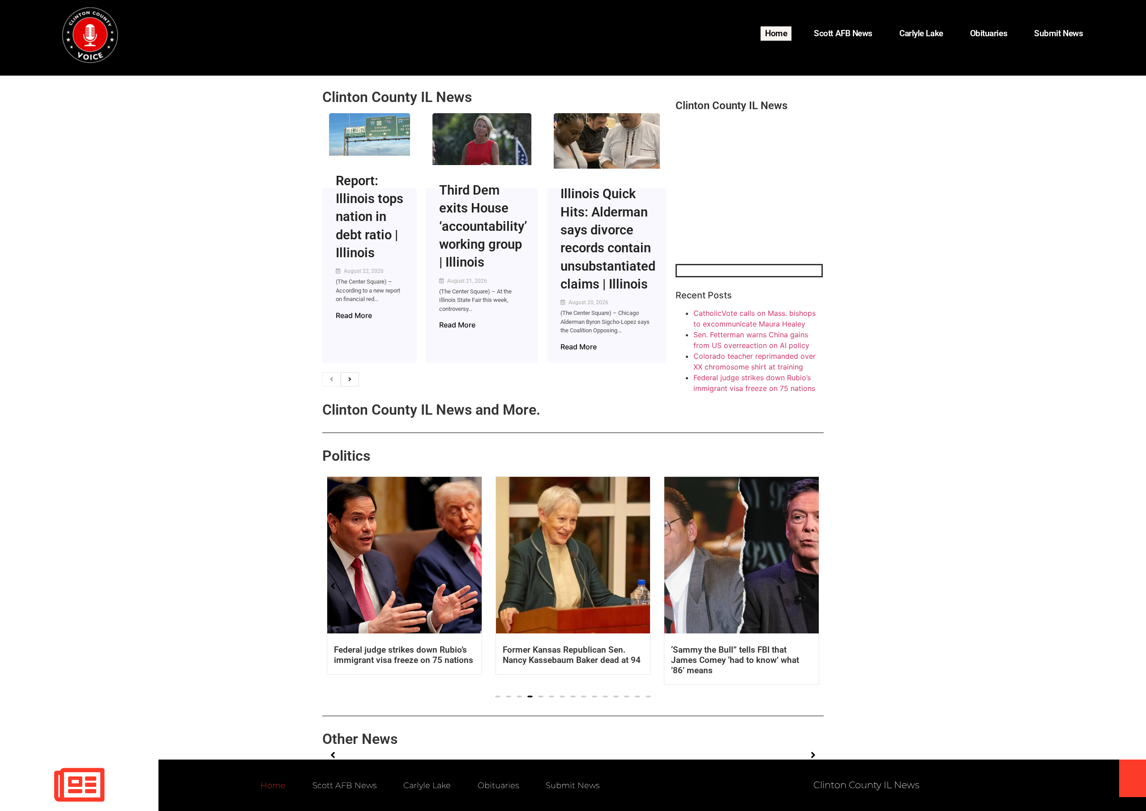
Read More (354, 315)
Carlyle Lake (921, 33)
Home (776, 33)
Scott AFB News (843, 33)
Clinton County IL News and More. (431, 409)
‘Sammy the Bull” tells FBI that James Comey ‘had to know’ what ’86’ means (735, 660)
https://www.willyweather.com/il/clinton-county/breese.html (743, 217)
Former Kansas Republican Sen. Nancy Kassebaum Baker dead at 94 (572, 655)
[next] (350, 379)
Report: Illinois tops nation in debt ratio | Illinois (369, 216)
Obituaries (989, 33)
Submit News (1058, 33)
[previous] (331, 379)
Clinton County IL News (397, 97)
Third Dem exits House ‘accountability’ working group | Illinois (483, 226)
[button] (497, 696)
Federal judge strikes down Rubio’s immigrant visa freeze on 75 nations (403, 655)
